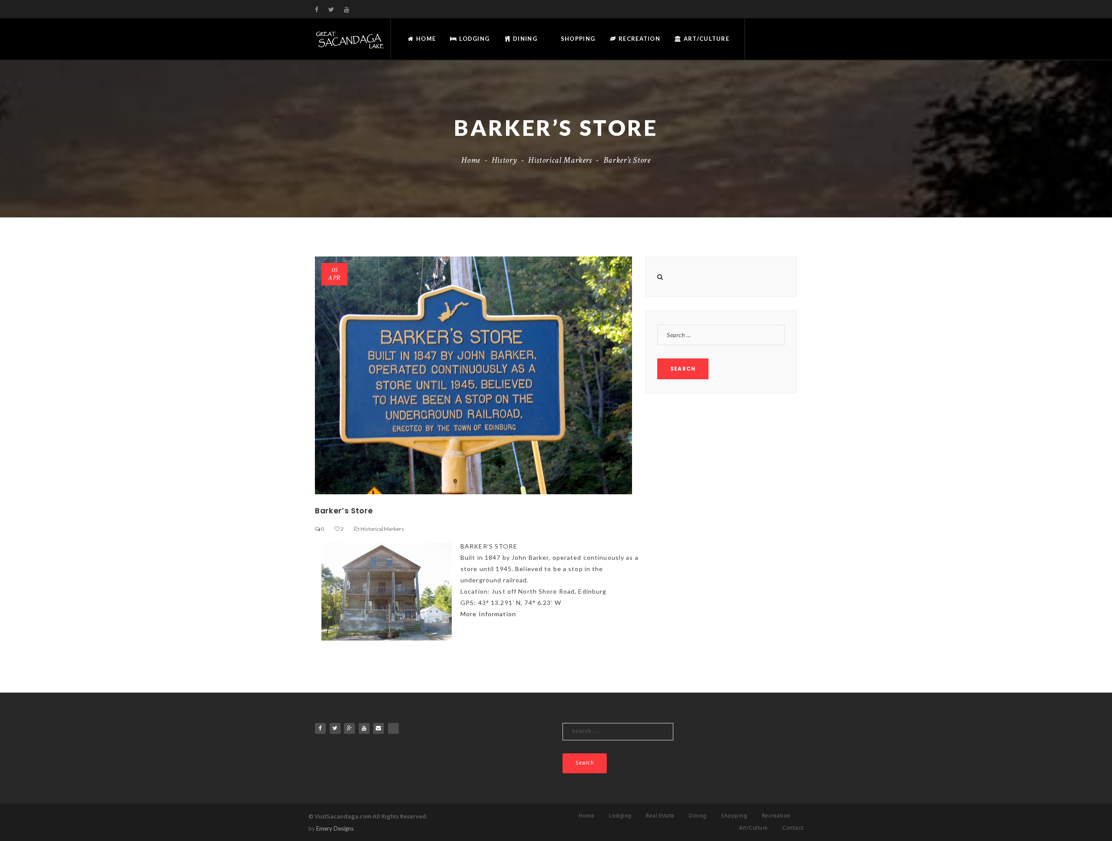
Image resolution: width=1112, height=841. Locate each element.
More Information (488, 614)
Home (425, 38)
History (504, 160)
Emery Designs (335, 828)
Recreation (638, 38)
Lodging (473, 38)
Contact (793, 828)
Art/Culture (705, 38)
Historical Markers (560, 160)
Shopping (577, 38)
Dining (524, 38)
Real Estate (660, 816)
